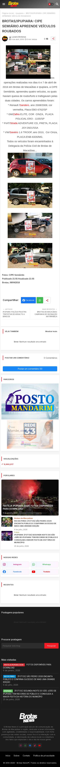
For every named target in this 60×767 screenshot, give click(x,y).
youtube (46, 572)
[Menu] (4, 4)
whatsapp (46, 564)
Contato (26, 755)
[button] (51, 4)
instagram (17, 564)
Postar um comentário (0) (30, 368)
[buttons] (20, 745)
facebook (17, 572)
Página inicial (8, 13)
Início (8, 755)
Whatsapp (40, 300)
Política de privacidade (44, 755)
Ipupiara (19, 13)
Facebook (30, 300)
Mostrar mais (51, 331)
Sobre (16, 755)
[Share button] (47, 300)
